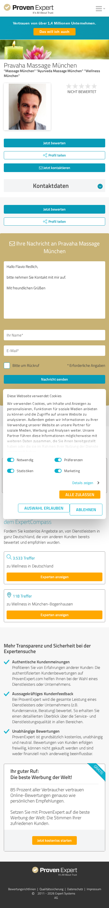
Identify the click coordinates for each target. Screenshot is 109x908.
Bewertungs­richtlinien (22, 889)
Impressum (94, 889)
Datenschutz (75, 889)
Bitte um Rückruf (25, 365)
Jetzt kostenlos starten (54, 840)
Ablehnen (86, 509)
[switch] (58, 460)
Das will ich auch (54, 32)
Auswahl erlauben (43, 508)
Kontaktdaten (51, 185)
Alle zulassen (79, 494)
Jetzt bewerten (54, 142)
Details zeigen (82, 482)
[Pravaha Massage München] (27, 107)
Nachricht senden (54, 379)
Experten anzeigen (55, 576)
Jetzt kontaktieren (56, 167)
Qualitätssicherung (51, 889)
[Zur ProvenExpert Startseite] (28, 10)
